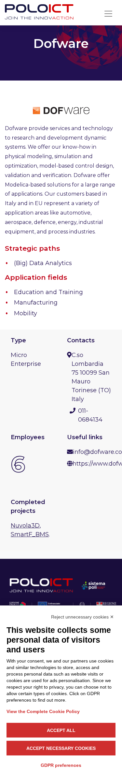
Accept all (61, 730)
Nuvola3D (25, 525)
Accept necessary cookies (61, 748)
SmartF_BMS (30, 534)
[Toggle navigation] (108, 13)
